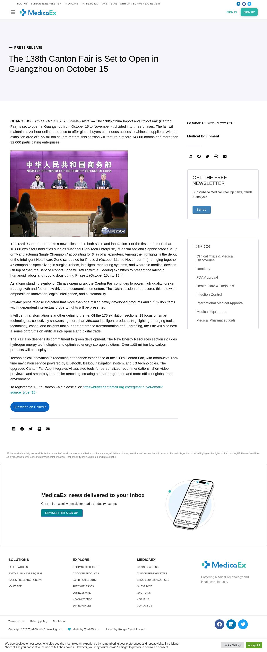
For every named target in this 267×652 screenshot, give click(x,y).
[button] (12, 12)
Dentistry (203, 269)
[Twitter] (249, 4)
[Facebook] (244, 4)
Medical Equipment (203, 136)
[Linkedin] (238, 4)
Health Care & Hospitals (215, 286)
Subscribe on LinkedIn (30, 407)
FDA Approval (207, 277)
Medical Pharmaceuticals (216, 320)
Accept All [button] (254, 645)
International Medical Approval (220, 303)
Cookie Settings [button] (233, 645)
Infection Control (209, 295)
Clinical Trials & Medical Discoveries (215, 258)
